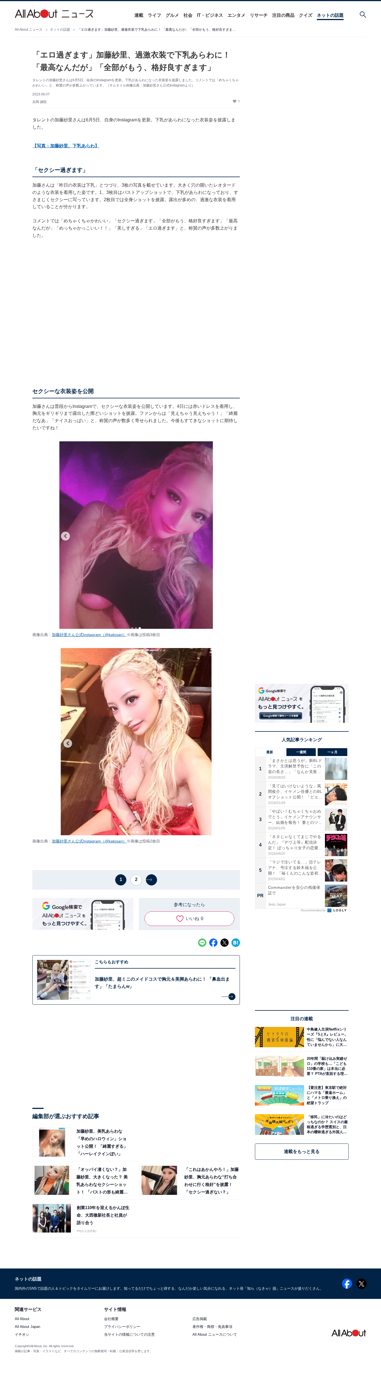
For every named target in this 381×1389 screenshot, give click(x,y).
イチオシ (22, 1335)
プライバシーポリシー (122, 1327)
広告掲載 (199, 1319)
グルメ (172, 15)
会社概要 (111, 1319)
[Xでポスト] (224, 942)
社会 (188, 15)
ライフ (154, 15)
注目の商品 (283, 15)
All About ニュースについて (214, 1335)
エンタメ (236, 15)
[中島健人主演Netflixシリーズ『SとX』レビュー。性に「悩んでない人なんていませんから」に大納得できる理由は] (326, 1037)
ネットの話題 (330, 15)
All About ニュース (28, 30)
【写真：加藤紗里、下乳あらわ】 (65, 145)
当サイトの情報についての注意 (129, 1335)
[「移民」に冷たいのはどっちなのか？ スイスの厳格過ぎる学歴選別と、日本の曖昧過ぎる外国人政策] (326, 1124)
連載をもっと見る (302, 1151)
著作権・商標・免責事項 (212, 1327)
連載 (138, 15)
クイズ (305, 15)
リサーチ (259, 15)
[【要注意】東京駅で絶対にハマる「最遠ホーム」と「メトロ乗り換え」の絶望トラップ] (326, 1095)
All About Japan (27, 1327)
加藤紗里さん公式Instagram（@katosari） (89, 634)
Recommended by (314, 910)
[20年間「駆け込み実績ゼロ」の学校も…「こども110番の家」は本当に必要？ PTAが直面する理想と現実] (326, 1066)
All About (22, 1319)
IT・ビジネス (210, 15)
